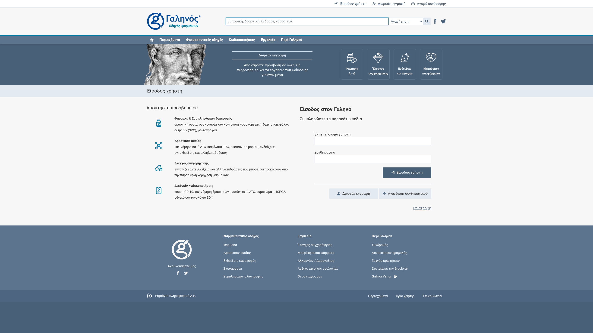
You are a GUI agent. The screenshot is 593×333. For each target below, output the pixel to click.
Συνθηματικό (325, 152)
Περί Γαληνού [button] (291, 40)
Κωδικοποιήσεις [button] (242, 40)
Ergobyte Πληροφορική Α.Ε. (175, 296)
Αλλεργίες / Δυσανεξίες (316, 260)
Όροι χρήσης (405, 296)
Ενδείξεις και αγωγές (240, 260)
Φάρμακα (230, 245)
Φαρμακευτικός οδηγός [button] (204, 40)
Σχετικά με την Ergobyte (389, 268)
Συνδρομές (380, 245)
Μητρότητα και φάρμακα (316, 252)
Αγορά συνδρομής (430, 4)
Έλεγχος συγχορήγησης (315, 245)
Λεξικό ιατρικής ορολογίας (318, 268)
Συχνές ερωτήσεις (386, 260)
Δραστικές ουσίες (237, 252)
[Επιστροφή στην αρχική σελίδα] (182, 254)
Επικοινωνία (432, 296)
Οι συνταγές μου (310, 276)
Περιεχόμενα (169, 40)
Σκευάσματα (233, 268)
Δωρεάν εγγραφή (391, 4)
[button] (427, 21)
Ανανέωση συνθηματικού (407, 193)
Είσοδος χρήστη (352, 4)
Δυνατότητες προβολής (389, 252)
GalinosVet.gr (381, 276)
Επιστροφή (422, 208)
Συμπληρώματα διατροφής (243, 276)
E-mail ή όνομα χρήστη (333, 134)
